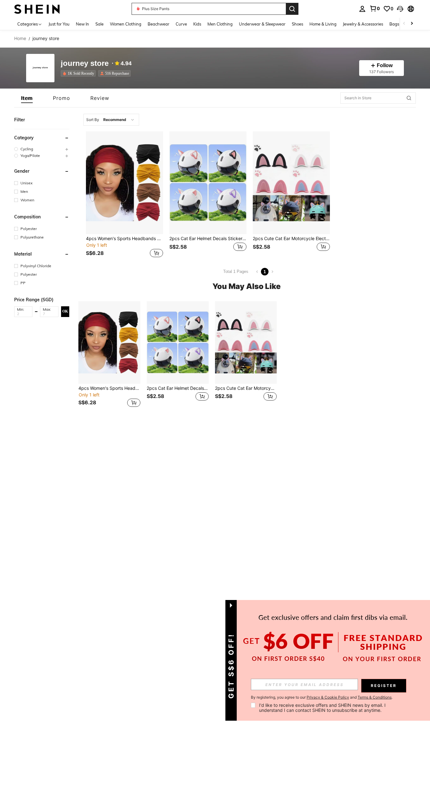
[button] (400, 9)
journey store (85, 63)
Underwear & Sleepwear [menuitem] (262, 23)
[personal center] (362, 9)
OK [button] (65, 311)
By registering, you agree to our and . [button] (322, 697)
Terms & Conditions (375, 697)
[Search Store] (409, 98)
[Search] (292, 9)
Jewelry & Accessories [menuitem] (363, 23)
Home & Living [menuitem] (323, 23)
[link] (374, 8)
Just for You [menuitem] (59, 23)
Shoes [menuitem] (297, 23)
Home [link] (20, 38)
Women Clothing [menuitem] (125, 23)
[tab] (27, 98)
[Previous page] (257, 271)
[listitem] (79, 73)
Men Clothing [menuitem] (220, 23)
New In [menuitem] (82, 23)
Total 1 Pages (235, 271)
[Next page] (272, 271)
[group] (41, 149)
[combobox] (111, 119)
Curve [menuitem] (181, 23)
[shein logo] (37, 8)
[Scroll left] (404, 24)
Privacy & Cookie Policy (328, 697)
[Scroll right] (412, 24)
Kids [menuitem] (197, 23)
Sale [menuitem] (99, 23)
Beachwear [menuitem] (158, 23)
